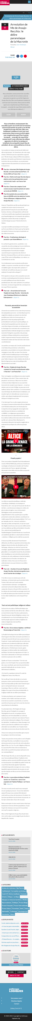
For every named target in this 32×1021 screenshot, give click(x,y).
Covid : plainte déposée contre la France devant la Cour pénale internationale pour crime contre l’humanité (10, 923)
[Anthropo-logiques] (5, 4)
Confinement (6, 891)
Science (26, 908)
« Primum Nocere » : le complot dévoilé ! (10, 939)
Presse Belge (23, 902)
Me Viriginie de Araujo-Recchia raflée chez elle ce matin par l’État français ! (10, 945)
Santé (22, 908)
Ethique (10, 897)
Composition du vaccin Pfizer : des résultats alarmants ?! (10, 936)
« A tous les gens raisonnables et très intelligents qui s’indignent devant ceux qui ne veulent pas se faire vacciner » (10, 926)
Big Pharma (20, 888)
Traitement (13, 911)
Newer (23, 114)
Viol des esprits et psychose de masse (10, 942)
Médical (25, 900)
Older (8, 114)
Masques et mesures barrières (12, 900)
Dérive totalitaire (16, 89)
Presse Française (7, 905)
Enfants (4, 897)
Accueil (11, 972)
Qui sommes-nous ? (16, 998)
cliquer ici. (16, 297)
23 (5, 24)
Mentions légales (16, 1001)
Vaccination (5, 914)
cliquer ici (24, 174)
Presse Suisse (6, 908)
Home (30, 13)
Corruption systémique (18, 891)
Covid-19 (5, 894)
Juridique (16, 897)
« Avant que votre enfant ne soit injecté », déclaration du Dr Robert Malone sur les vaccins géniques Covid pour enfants (10, 933)
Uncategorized (23, 911)
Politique (15, 902)
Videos (12, 914)
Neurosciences (6, 902)
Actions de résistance (20, 86)
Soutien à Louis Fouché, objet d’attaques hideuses (10, 929)
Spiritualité (5, 911)
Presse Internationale (21, 905)
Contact (20, 972)
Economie (24, 894)
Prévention (15, 908)
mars (5, 27)
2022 (5, 28)
